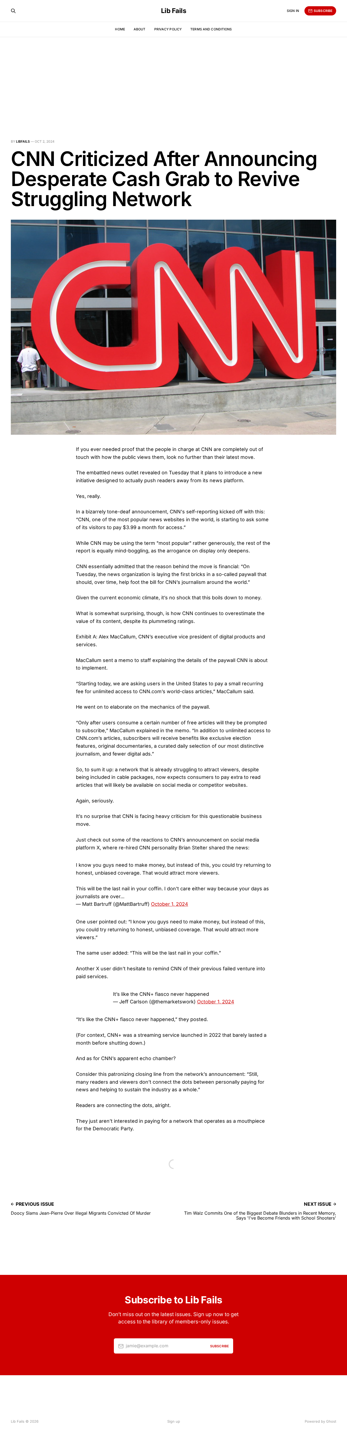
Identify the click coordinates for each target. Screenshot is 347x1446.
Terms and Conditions (211, 29)
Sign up (173, 1421)
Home (120, 29)
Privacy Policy (168, 29)
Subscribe (323, 11)
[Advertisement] (173, 78)
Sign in (293, 11)
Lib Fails (173, 11)
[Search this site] (13, 11)
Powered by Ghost (320, 1421)
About (140, 29)
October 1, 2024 (169, 904)
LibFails (23, 141)
